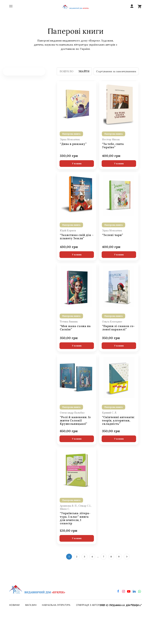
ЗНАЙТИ (83, 71)
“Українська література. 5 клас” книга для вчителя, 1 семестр (75, 518)
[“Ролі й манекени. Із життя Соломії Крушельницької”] (76, 377)
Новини (14, 605)
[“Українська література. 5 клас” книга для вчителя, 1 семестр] (76, 470)
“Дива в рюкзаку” (73, 144)
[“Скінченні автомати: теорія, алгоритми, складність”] (119, 377)
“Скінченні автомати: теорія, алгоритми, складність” (118, 421)
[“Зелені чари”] (119, 195)
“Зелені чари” (112, 235)
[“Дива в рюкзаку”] (76, 104)
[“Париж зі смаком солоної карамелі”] (119, 286)
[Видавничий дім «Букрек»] (75, 6)
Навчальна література (56, 605)
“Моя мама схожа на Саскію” (75, 327)
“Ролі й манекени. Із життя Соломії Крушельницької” (75, 421)
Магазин (30, 605)
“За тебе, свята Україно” (113, 145)
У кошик (77, 163)
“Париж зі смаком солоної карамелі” (118, 327)
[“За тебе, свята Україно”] (119, 104)
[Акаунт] (132, 6)
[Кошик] (139, 6)
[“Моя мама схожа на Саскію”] (76, 286)
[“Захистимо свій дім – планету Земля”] (76, 195)
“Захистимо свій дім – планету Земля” (77, 236)
